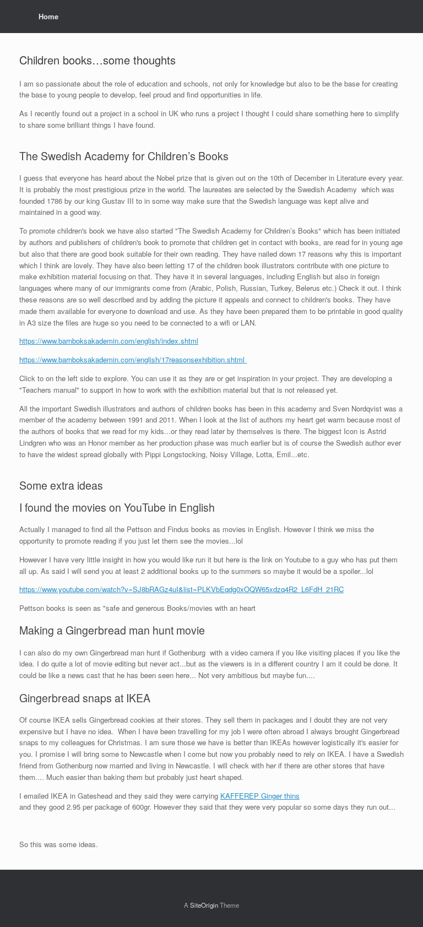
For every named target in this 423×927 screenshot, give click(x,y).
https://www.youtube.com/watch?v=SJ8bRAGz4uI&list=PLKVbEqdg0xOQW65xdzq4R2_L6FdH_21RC (181, 589)
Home (48, 16)
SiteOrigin (204, 905)
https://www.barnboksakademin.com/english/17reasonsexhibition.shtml (133, 359)
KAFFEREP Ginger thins (260, 795)
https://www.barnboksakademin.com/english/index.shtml (108, 340)
